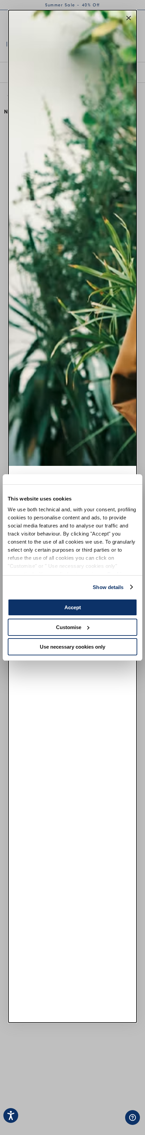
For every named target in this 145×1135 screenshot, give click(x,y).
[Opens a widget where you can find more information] (111, 1123)
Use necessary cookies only (72, 647)
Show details (108, 587)
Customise (68, 627)
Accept (72, 607)
